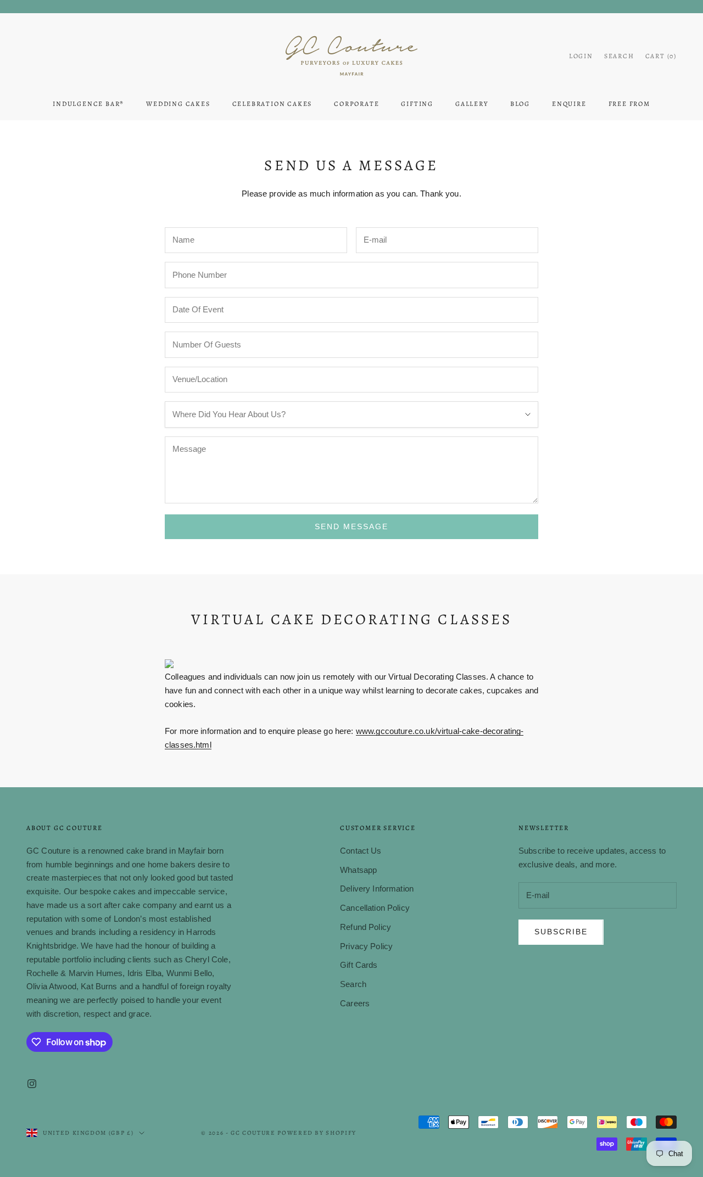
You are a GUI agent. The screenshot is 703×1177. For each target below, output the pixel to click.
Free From (629, 103)
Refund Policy (365, 927)
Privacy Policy (366, 946)
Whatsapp (358, 870)
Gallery (471, 103)
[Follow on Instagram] (31, 1083)
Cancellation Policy (375, 907)
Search (353, 984)
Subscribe (561, 931)
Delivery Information (377, 888)
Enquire (569, 103)
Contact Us (361, 850)
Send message (351, 526)
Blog (520, 103)
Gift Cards (359, 964)
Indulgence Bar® (88, 103)
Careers (355, 1003)
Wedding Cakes (178, 103)
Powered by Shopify (316, 1133)
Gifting (417, 103)
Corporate (356, 103)
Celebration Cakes (272, 103)
